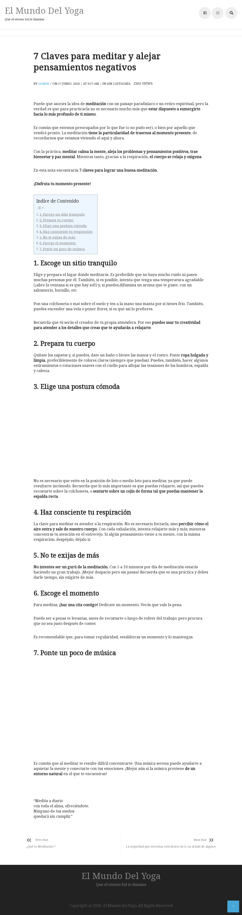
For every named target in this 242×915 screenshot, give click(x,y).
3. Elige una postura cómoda (63, 225)
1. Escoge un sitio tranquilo (62, 214)
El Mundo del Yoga (44, 10)
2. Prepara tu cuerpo (56, 220)
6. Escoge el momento (58, 243)
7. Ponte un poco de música (62, 249)
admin (43, 83)
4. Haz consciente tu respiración (66, 231)
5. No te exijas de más (57, 237)
